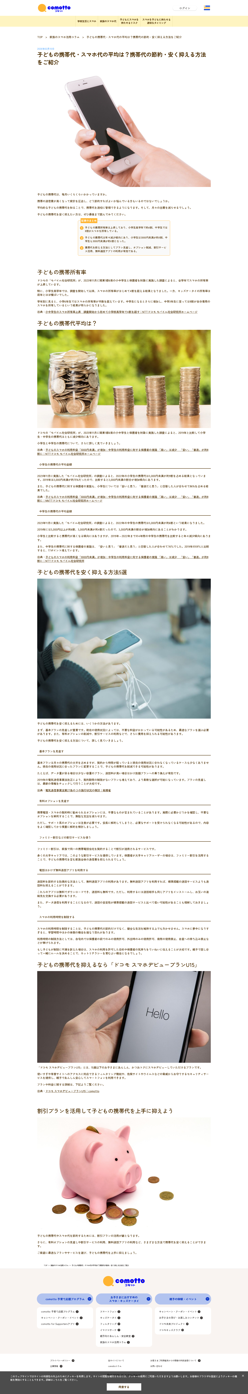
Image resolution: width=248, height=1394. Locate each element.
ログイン (184, 8)
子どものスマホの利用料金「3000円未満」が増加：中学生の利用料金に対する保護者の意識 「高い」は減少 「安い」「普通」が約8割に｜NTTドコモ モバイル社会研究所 (122, 559)
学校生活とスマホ (86, 21)
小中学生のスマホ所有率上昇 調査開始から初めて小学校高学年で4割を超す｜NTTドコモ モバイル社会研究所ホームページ (121, 312)
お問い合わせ (156, 1366)
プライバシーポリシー (60, 1360)
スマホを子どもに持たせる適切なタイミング (156, 21)
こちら (56, 1379)
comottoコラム (114, 1366)
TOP (40, 37)
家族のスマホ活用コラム (65, 37)
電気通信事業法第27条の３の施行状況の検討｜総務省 (78, 790)
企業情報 (54, 1366)
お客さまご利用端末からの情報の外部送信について (173, 1360)
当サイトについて (116, 1360)
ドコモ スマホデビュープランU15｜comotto (72, 1091)
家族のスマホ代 (108, 21)
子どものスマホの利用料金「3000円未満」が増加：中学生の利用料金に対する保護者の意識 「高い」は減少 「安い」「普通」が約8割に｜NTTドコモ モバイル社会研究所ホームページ (122, 451)
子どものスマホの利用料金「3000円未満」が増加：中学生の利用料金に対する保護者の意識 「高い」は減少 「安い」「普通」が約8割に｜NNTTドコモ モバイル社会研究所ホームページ (122, 498)
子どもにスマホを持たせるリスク (129, 21)
